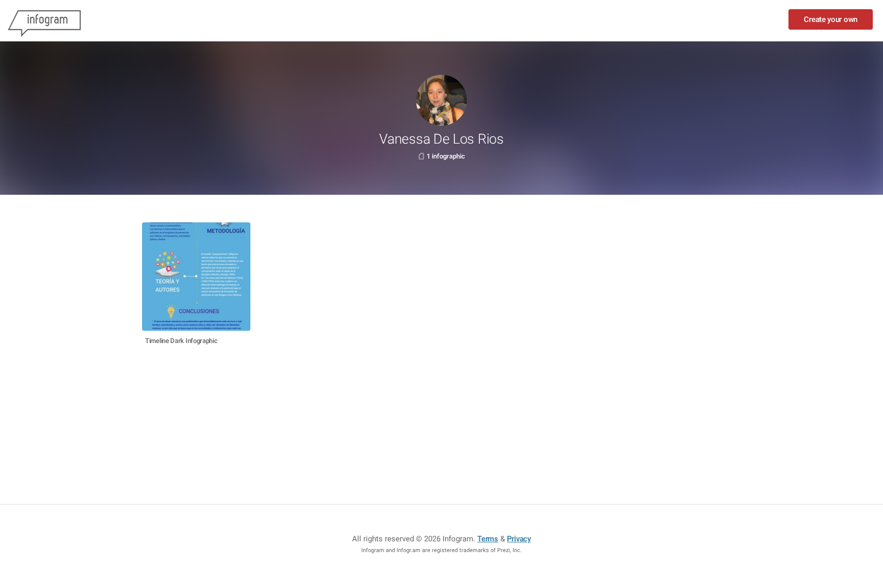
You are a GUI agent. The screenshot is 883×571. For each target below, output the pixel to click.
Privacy (519, 538)
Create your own (830, 19)
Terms (487, 538)
